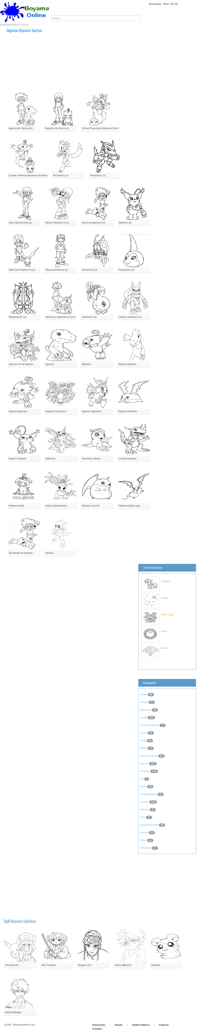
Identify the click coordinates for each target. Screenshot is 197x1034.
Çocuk (144, 733)
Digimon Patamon (127, 411)
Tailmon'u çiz (125, 222)
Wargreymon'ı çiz (18, 317)
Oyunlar (144, 802)
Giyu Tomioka (48, 965)
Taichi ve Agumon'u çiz (93, 222)
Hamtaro (155, 965)
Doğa (143, 740)
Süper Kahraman (149, 825)
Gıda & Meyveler (149, 756)
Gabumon (50, 458)
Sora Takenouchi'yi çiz (20, 222)
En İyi (174, 3)
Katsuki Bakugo (13, 1012)
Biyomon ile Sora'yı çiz (57, 128)
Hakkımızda (98, 1025)
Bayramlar (146, 710)
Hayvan (144, 763)
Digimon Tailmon (17, 458)
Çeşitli (144, 717)
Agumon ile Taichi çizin (21, 128)
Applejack (165, 581)
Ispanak (164, 648)
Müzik (143, 786)
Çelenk (164, 631)
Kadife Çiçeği (167, 614)
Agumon (49, 364)
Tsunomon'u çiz (126, 270)
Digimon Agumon (127, 364)
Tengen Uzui (84, 965)
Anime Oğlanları (122, 965)
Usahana (165, 598)
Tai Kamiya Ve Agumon (21, 553)
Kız (142, 779)
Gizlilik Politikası (141, 1025)
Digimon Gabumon (92, 411)
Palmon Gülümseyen (56, 505)
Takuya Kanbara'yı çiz (56, 270)
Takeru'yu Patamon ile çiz (22, 270)
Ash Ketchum (12, 965)
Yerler (143, 840)
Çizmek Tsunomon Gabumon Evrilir (100, 128)
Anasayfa (155, 3)
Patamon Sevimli (90, 505)
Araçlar (144, 702)
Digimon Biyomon (18, 411)
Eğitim (144, 748)
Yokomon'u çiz (89, 317)
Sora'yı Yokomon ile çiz (57, 222)
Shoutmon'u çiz (98, 175)
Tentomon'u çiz (89, 270)
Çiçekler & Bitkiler (149, 725)
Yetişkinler (146, 848)
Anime (14, 24)
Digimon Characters (55, 411)
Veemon (49, 553)
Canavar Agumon (127, 458)
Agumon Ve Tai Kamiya (21, 364)
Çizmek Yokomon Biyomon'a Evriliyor (28, 175)
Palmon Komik (16, 505)
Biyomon (86, 364)
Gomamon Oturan (91, 458)
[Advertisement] (76, 63)
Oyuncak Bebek (149, 794)
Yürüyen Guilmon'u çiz (130, 317)
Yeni (166, 3)
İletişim (119, 1025)
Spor (143, 817)
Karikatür (145, 771)
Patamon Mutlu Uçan (129, 505)
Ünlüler (144, 832)
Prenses (145, 809)
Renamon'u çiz (61, 175)
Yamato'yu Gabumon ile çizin (60, 317)
